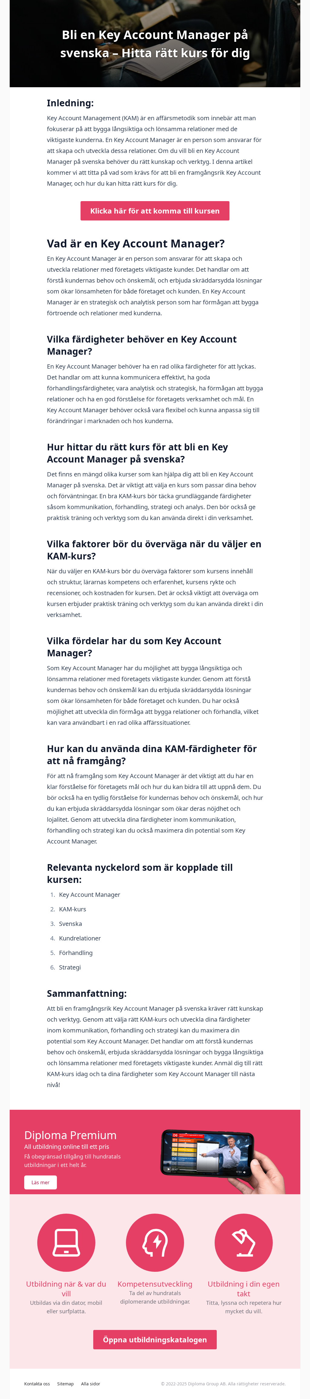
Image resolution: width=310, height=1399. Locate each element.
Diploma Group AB (207, 1384)
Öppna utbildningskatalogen (155, 1339)
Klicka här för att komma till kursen (155, 211)
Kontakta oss (37, 1384)
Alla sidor (90, 1384)
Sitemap (65, 1384)
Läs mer (40, 1182)
